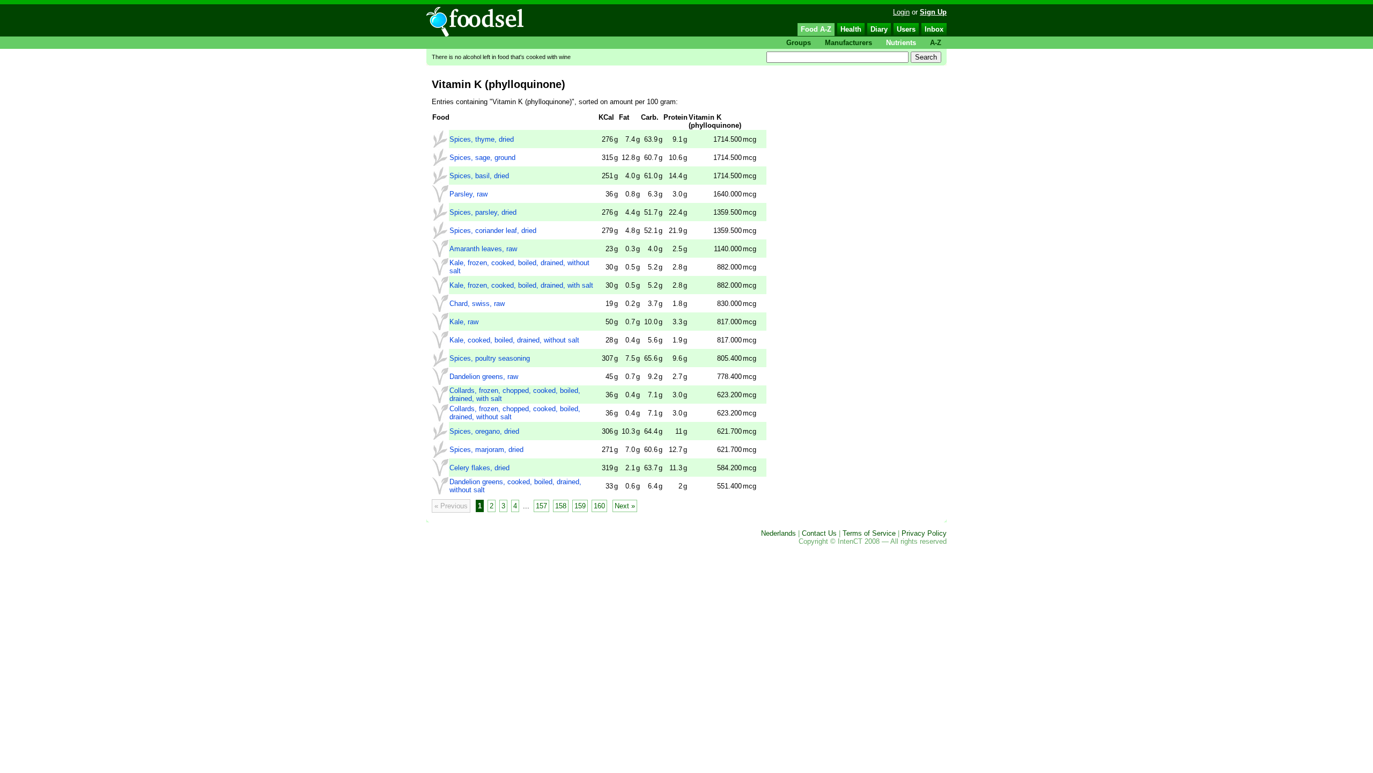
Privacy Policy (924, 533)
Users (906, 29)
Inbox (934, 29)
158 (560, 506)
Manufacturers (848, 43)
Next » (625, 506)
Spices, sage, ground (482, 158)
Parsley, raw (468, 194)
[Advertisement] (853, 194)
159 (580, 506)
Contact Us (819, 533)
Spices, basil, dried (479, 176)
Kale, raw (463, 322)
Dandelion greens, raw (483, 377)
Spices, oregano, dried (484, 431)
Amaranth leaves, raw (483, 249)
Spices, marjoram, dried (486, 450)
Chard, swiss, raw (477, 304)
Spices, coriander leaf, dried (492, 231)
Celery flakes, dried (479, 468)
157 (541, 506)
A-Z (935, 43)
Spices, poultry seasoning (489, 358)
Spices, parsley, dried (482, 212)
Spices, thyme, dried (481, 139)
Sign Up (933, 12)
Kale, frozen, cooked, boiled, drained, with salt (521, 285)
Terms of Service (869, 533)
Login (901, 12)
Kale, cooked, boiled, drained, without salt (514, 340)
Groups (798, 43)
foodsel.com (474, 22)
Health (850, 29)
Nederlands (778, 533)
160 (599, 506)
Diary (879, 29)
